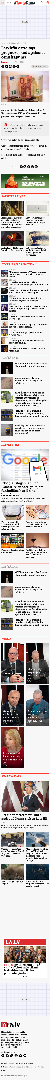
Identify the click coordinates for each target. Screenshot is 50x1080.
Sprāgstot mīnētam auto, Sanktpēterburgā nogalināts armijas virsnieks (12, 852)
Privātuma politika (27, 1063)
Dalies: (15, 167)
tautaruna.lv (5, 62)
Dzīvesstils (21, 43)
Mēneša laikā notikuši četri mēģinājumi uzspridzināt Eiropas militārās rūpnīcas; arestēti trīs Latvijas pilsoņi (37, 855)
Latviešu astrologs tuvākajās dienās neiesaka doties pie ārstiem (35, 221)
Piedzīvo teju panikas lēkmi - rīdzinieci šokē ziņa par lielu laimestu (28, 283)
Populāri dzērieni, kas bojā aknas (12, 551)
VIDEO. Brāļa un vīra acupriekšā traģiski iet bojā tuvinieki (37, 883)
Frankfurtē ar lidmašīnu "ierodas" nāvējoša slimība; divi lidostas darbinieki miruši (31, 413)
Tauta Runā (10, 43)
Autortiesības (21, 1067)
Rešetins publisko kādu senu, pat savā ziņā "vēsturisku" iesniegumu (28, 291)
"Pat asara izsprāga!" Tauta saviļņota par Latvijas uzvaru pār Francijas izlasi (27, 274)
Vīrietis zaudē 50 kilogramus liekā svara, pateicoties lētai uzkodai (10, 525)
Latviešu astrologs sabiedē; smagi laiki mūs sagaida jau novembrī (36, 251)
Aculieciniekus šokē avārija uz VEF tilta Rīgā (27, 349)
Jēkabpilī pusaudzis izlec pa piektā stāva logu (27, 317)
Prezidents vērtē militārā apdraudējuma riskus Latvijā (24, 817)
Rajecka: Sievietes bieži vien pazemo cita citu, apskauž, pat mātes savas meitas (28, 308)
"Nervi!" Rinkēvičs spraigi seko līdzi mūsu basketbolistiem (28, 325)
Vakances (41, 1067)
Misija (18, 1063)
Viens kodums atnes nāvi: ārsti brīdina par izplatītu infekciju (29, 380)
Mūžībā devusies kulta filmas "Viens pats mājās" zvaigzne (31, 364)
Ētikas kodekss (31, 1067)
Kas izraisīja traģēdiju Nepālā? (12, 882)
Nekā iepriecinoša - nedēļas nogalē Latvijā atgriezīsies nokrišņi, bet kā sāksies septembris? (30, 429)
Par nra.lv (4, 1063)
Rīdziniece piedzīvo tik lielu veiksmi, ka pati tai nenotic (36, 524)
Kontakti (4, 1070)
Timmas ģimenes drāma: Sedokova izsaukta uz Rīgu (26, 341)
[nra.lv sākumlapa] (8, 2)
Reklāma (11, 1063)
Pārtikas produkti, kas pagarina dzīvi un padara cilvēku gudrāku (37, 553)
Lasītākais (9, 358)
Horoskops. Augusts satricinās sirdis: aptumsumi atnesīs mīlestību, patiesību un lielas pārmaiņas (11, 222)
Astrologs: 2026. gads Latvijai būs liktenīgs (12, 249)
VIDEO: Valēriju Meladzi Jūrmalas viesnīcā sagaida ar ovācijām (26, 299)
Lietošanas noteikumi (8, 1067)
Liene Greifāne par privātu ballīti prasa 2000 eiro (26, 333)
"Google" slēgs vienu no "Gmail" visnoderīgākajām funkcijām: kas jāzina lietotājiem (22, 489)
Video (6, 639)
